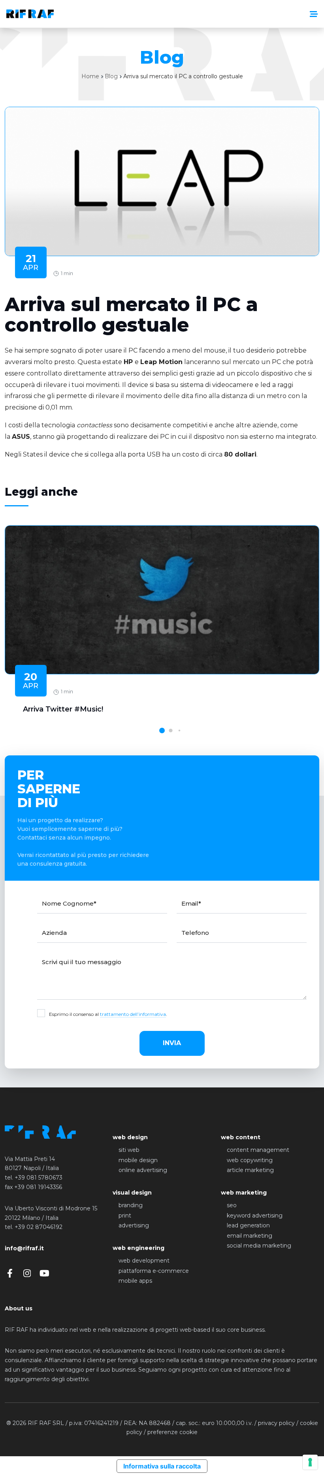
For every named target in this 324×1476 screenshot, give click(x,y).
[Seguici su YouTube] (44, 1273)
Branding (131, 1205)
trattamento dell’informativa (133, 1014)
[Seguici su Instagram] (27, 1273)
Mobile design (138, 1160)
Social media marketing (259, 1245)
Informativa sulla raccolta (162, 1466)
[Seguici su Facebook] (10, 1273)
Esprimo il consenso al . (108, 1014)
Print (125, 1215)
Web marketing (244, 1192)
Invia (172, 1043)
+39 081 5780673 (38, 1177)
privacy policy (276, 1423)
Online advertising (143, 1170)
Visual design (132, 1192)
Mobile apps (135, 1280)
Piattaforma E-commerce (154, 1270)
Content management (258, 1149)
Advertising (134, 1225)
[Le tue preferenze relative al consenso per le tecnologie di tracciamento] (310, 1462)
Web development (144, 1260)
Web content (240, 1137)
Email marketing (249, 1235)
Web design (130, 1137)
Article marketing (250, 1170)
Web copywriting (250, 1160)
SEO (232, 1205)
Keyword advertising (255, 1215)
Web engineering (138, 1247)
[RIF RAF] (30, 13)
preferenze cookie (172, 1432)
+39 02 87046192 (38, 1227)
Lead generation (248, 1225)
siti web (129, 1149)
